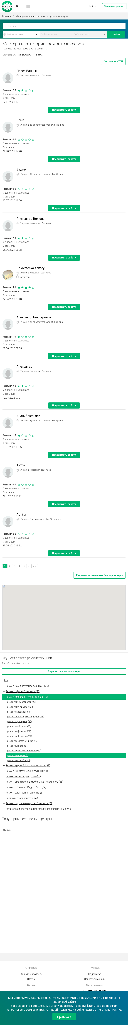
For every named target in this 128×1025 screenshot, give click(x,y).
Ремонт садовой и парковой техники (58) (29, 803)
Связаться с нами (94, 979)
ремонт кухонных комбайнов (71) (24, 750)
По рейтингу (24, 55)
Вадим (21, 169)
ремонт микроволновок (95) (21, 702)
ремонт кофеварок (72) (19, 731)
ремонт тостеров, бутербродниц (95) (25, 716)
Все (6, 680)
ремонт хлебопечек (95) (19, 726)
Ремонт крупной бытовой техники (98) (28, 765)
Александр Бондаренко (34, 317)
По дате (38, 55)
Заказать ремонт (114, 6)
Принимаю (64, 1017)
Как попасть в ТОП (113, 61)
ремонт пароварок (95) (18, 712)
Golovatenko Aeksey (30, 268)
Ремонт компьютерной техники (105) (27, 685)
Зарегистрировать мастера (64, 671)
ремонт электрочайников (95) (22, 741)
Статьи (31, 979)
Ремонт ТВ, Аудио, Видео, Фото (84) (26, 787)
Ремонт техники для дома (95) (23, 776)
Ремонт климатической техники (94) (27, 770)
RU (18, 6)
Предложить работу (64, 109)
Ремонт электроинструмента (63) (25, 792)
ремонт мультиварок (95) (20, 707)
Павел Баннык (27, 71)
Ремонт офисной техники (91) (23, 691)
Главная (6, 16)
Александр (24, 366)
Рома (20, 120)
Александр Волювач (31, 219)
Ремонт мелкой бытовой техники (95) (27, 696)
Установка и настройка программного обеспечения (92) (38, 808)
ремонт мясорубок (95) (18, 760)
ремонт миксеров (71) (18, 755)
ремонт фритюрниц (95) (19, 721)
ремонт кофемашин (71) (19, 736)
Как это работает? (31, 974)
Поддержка (94, 974)
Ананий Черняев (28, 416)
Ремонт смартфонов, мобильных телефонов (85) (34, 781)
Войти (92, 6)
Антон (21, 465)
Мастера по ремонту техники (30, 16)
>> (34, 566)
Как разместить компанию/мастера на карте (99, 575)
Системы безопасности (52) (22, 798)
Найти (116, 34)
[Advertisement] (64, 855)
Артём (21, 514)
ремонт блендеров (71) (18, 746)
